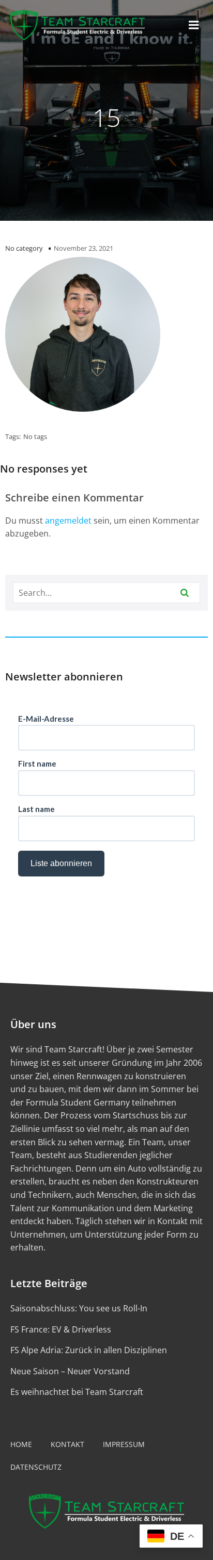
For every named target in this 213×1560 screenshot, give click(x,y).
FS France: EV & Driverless (60, 1329)
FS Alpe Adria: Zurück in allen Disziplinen (88, 1350)
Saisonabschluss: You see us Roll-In (78, 1308)
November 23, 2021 (83, 248)
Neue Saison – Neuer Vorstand (70, 1371)
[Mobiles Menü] (194, 25)
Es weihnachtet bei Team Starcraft (76, 1392)
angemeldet (68, 520)
